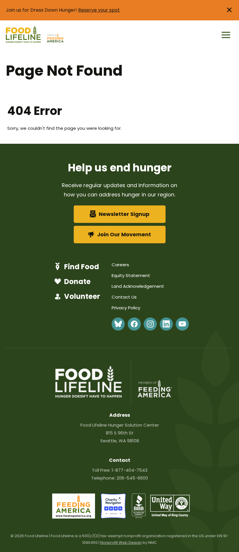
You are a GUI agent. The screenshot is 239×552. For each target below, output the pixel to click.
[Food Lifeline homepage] (25, 35)
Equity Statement (131, 275)
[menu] (226, 35)
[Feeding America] (54, 35)
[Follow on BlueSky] (118, 324)
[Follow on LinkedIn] (166, 324)
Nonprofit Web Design (121, 542)
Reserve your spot (99, 10)
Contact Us (124, 297)
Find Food (81, 266)
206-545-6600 (132, 478)
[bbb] (139, 517)
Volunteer (82, 296)
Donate (77, 281)
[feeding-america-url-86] (73, 517)
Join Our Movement (124, 234)
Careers (120, 265)
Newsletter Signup (124, 214)
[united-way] (170, 515)
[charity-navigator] (113, 517)
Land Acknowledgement (138, 286)
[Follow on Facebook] (134, 324)
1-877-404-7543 (129, 470)
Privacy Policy (126, 308)
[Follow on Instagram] (150, 324)
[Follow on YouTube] (182, 324)
